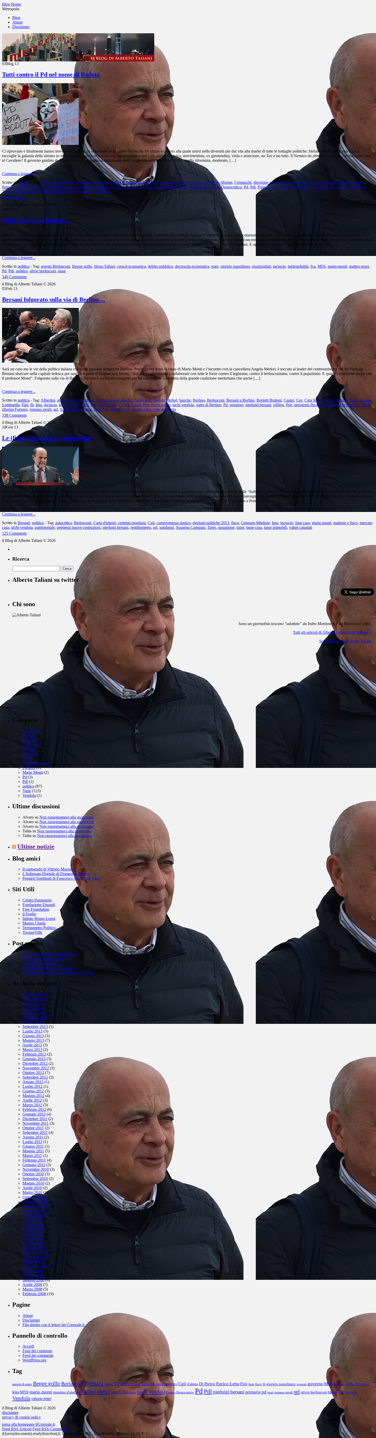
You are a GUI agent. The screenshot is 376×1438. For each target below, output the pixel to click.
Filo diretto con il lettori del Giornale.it (53, 1325)
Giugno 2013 (33, 1036)
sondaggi (166, 527)
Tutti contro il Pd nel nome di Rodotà (51, 74)
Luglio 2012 (32, 1086)
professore (331, 405)
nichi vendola (183, 405)
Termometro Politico (39, 928)
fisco (235, 523)
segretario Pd (323, 187)
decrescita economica (192, 266)
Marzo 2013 (32, 1049)
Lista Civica (119, 405)
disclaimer (10, 1412)
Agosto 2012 (33, 1082)
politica (23, 182)
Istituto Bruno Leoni (39, 918)
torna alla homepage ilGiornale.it (28, 1424)
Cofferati (150, 182)
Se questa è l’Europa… (41, 963)
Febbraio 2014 (34, 1008)
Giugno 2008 (33, 1275)
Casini (289, 400)
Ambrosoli (142, 400)
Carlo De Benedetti (125, 182)
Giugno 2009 (33, 1224)
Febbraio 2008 (34, 1294)
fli (32, 405)
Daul (353, 400)
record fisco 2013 (355, 405)
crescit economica (131, 266)
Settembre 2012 (35, 1077)
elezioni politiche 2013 (211, 523)
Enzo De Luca (309, 182)
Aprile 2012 (32, 1100)
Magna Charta (34, 923)
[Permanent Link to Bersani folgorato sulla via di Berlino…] (40, 361)
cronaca (29, 749)
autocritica (63, 523)
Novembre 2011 (36, 1123)
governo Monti (321, 1383)
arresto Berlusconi (55, 266)
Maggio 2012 (33, 1095)
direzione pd (263, 182)
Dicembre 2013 (35, 1017)
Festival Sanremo (36, 763)
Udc (97, 409)
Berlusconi (85, 182)
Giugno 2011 (33, 1146)
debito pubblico (160, 266)
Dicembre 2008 (35, 1252)
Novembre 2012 (36, 1068)
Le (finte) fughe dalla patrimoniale (47, 438)
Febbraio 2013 (34, 1054)
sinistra (341, 187)
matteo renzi (359, 266)
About (17, 22)
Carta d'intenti (104, 523)
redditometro (140, 527)
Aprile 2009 (32, 1234)
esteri (27, 758)
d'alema (341, 400)
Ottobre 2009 (33, 1211)
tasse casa (254, 527)
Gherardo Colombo (27, 187)
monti (116, 1391)
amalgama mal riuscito (114, 400)
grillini (103, 187)
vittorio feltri (141, 409)
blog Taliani (116, 1383)
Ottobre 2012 (33, 1072)
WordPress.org (34, 1360)
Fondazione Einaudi (39, 905)
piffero (278, 405)
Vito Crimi (100, 191)
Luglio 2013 (32, 1031)
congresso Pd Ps (173, 182)
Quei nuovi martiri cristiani (44, 959)
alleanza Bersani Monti (75, 400)
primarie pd (255, 1392)
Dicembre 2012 (35, 1063)
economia (30, 754)
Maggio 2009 (33, 1229)
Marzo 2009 (32, 1238)
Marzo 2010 (32, 1192)
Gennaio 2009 (34, 1248)
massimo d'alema (65, 1392)
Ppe (289, 405)
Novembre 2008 (36, 1257)
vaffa (71, 191)
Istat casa (302, 523)
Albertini (48, 400)
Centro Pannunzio (37, 900)
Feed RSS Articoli (16, 1429)
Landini (145, 187)
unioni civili (119, 409)
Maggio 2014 (33, 1003)
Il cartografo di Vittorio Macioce (48, 869)
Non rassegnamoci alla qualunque (66, 817)
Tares (211, 527)
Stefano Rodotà (51, 191)
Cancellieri (31, 745)
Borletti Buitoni (269, 400)
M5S (183, 187)
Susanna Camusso (190, 527)
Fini (25, 405)
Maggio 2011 (33, 1151)
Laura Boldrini (166, 187)
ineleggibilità (298, 266)
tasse (62, 271)
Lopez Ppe (140, 405)
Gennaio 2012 (34, 1114)
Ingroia (131, 187)
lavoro (103, 405)
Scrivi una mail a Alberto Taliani (345, 641)
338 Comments (14, 415)
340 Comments (14, 277)
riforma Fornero (15, 409)
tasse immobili (275, 527)
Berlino (199, 400)
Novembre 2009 (36, 1206)
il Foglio (29, 914)
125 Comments (14, 533)
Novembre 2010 (36, 1169)
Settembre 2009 (35, 1215)
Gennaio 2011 (34, 1165)
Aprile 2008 (32, 1284)
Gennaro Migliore (255, 523)
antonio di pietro (22, 1384)
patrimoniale (45, 527)
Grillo (350, 1384)
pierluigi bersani (258, 405)
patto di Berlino (208, 405)
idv (358, 1383)
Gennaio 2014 (34, 1013)
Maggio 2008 (33, 1280)
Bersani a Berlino (240, 400)
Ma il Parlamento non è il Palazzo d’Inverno (58, 972)
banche (185, 400)
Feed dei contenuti (37, 1351)
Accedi (28, 1346)
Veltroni (351, 1392)
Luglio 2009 (32, 1220)
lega (15, 1392)
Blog (16, 17)
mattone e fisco (345, 523)
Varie (27, 791)
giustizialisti (261, 266)
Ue (105, 409)
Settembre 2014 (35, 999)
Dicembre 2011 (35, 1119)
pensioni (236, 405)
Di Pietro (207, 1383)
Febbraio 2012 (34, 1109)
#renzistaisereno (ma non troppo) (49, 968)
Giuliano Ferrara (58, 187)
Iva (313, 266)
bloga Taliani (104, 266)
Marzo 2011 (32, 1155)
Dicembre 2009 (35, 1201)
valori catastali (300, 527)
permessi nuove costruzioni (79, 527)
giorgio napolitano (235, 266)
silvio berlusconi (43, 271)
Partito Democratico (225, 187)
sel (55, 409)
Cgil (329, 400)
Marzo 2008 (32, 1289)
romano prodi (40, 409)
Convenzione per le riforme (210, 182)
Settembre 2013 (35, 1026)
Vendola (83, 191)
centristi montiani (132, 523)
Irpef (85, 405)
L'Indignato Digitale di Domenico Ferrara (56, 874)
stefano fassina (25, 191)
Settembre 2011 (35, 1132)
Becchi (46, 182)
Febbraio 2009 (34, 1243)
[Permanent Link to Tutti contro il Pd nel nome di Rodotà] (40, 143)
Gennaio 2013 (34, 1059)
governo (302, 1384)
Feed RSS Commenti (49, 1429)
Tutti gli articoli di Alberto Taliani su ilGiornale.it (332, 632)
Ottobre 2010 (33, 1174)
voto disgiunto (164, 409)
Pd (246, 187)
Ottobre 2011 (33, 1128)
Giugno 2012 (33, 1091)
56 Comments (13, 197)
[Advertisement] (50, 680)
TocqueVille (32, 932)
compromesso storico (174, 523)
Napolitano (198, 187)
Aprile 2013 (32, 1045)
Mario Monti (33, 772)
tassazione (226, 527)
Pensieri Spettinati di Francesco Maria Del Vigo (61, 878)
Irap (75, 405)
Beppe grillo (64, 182)
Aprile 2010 (32, 1188)
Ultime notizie (35, 846)
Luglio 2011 (32, 1142)
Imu (39, 405)
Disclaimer (21, 27)
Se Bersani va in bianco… (35, 220)
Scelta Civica (300, 187)
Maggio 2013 (33, 1040)
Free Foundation (36, 909)
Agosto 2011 (33, 1137)
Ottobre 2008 (33, 1261)
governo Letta (85, 187)
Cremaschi (242, 182)
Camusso (30, 740)
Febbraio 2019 (34, 994)
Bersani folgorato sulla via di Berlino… (53, 299)
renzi (284, 187)
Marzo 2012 (32, 1105)
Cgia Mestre (314, 400)
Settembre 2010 (35, 1178)
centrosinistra (166, 1384)
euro (214, 266)
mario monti (337, 266)
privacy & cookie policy (21, 1417)
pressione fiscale (307, 405)
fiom (5, 187)
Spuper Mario (71, 409)
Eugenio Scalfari (336, 182)
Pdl (253, 187)
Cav (299, 400)
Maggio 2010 (33, 1183)
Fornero (29, 768)
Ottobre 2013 (33, 1022)
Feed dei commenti (38, 1355)
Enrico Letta (285, 182)
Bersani (102, 182)
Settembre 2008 (35, 1266)
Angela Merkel (165, 400)
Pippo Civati (268, 187)
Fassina (358, 182)
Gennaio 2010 (34, 1197)
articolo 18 (31, 731)
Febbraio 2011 (34, 1160)
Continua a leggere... (19, 173)
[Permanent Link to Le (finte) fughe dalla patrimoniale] (40, 484)
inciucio (117, 187)
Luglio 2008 (32, 1271)
